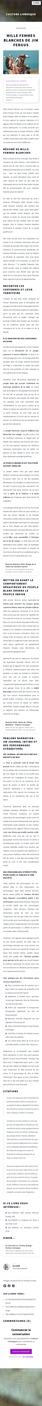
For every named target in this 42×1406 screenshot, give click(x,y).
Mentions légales (21, 1383)
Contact (21, 1391)
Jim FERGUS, (13, 1220)
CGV (21, 1386)
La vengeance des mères (28, 1220)
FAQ (21, 1389)
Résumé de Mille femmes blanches (17, 85)
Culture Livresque (21, 14)
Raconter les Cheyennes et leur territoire (19, 87)
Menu (37, 3)
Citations (9, 100)
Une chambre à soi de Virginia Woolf (19, 1314)
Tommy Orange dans (21, 707)
